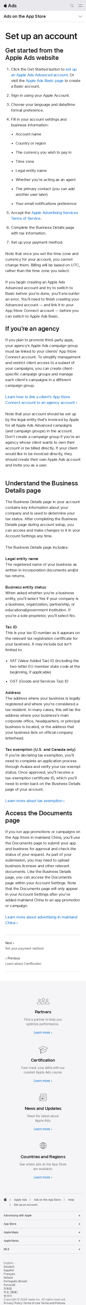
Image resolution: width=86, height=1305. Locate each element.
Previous (14, 958)
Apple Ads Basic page (45, 80)
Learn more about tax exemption (33, 800)
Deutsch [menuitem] (9, 1266)
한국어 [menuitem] (8, 1295)
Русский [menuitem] (9, 1285)
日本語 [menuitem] (8, 1288)
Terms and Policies (53, 1303)
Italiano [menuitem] (8, 1277)
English (8, 1263)
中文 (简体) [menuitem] (11, 1292)
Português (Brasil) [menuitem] (15, 1281)
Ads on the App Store (25, 16)
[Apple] (5, 1199)
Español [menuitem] (9, 1270)
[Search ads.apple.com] (72, 6)
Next (8, 943)
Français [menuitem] (9, 1274)
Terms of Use (31, 1303)
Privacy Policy (13, 1303)
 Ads (10, 5)
